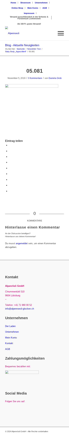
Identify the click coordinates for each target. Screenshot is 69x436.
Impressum (29, 13)
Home (13, 3)
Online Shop (17, 8)
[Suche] (50, 33)
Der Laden (10, 326)
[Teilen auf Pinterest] (10, 162)
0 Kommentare (35, 78)
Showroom (25, 3)
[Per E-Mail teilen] (10, 191)
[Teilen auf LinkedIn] (10, 168)
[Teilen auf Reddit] (10, 185)
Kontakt (9, 343)
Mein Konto (32, 8)
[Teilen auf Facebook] (10, 145)
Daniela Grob (55, 78)
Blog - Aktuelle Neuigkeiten (22, 45)
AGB (44, 8)
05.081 (34, 71)
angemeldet (22, 243)
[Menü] (59, 33)
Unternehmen (41, 3)
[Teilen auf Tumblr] (10, 173)
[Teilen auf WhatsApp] (10, 156)
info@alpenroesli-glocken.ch (19, 308)
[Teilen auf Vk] (10, 179)
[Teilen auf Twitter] (10, 150)
